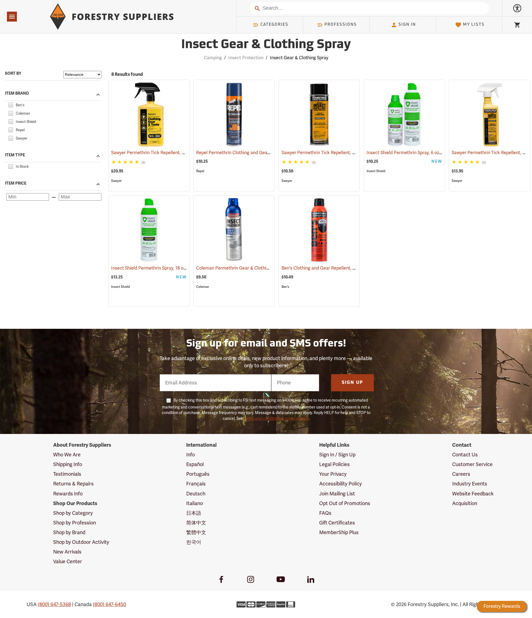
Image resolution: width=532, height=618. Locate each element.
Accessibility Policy (340, 484)
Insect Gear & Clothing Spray (266, 45)
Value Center (67, 561)
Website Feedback (473, 494)
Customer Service (472, 464)
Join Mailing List (337, 494)
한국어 (193, 542)
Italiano (194, 503)
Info (190, 455)
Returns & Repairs (73, 484)
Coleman (202, 287)
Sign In (407, 25)
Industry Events (469, 484)
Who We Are (67, 455)
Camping (213, 58)
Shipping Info (67, 464)
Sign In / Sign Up (337, 455)
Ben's (285, 287)
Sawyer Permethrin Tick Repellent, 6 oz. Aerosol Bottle (344, 153)
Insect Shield (376, 171)
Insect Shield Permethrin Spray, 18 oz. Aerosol (165, 268)
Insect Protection (246, 58)
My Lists (474, 25)
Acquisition (464, 503)
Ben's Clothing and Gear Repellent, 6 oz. (330, 268)
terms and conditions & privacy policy (276, 418)
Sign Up (352, 383)
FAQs (325, 513)
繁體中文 (196, 532)
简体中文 (196, 523)
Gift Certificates (337, 523)
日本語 (193, 513)
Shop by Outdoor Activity (81, 542)
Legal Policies (334, 464)
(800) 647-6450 (109, 604)
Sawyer (116, 181)
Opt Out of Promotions (344, 503)
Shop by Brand (69, 532)
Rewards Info (68, 494)
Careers (461, 474)
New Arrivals (67, 552)
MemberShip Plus (339, 532)
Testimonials (67, 474)
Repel (200, 171)
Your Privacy (333, 474)
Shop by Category (73, 513)
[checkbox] (10, 104)
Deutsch (195, 494)
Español (195, 464)
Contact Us (465, 455)
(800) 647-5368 (54, 604)
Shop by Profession (74, 523)
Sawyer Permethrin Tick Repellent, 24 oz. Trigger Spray (173, 153)
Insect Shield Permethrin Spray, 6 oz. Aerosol (419, 153)
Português (197, 474)
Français (196, 484)
